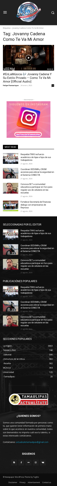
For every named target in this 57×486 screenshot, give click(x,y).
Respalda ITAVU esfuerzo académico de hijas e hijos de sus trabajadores (36, 157)
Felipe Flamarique (11, 85)
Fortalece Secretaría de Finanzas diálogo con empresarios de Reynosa (36, 205)
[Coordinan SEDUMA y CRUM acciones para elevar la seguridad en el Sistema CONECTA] (10, 173)
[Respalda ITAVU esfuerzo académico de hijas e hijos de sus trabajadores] (10, 158)
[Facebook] (21, 462)
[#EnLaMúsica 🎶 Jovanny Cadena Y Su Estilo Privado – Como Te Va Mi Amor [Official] (28, 58)
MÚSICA (6, 69)
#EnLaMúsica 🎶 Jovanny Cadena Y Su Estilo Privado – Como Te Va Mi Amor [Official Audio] (27, 77)
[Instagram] (36, 462)
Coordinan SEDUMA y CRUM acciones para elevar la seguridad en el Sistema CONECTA (37, 172)
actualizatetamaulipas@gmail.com (32, 442)
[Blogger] (14, 462)
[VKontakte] (43, 462)
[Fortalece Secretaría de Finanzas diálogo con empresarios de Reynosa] (10, 206)
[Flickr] (28, 462)
